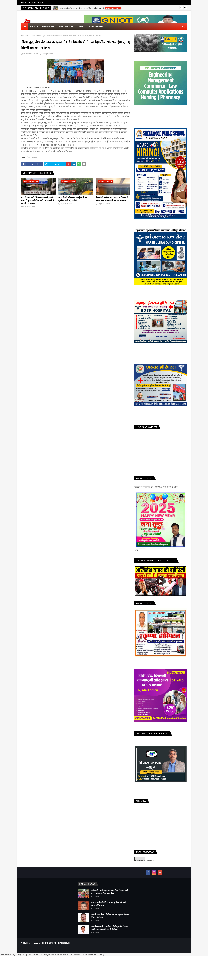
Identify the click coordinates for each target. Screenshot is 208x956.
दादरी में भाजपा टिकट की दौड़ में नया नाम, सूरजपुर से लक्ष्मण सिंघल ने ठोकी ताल (110, 919)
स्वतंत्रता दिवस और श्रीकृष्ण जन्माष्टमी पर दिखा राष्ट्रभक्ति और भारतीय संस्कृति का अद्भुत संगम (110, 895)
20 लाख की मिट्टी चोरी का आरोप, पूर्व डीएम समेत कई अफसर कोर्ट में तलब (108, 907)
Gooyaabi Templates (67, 952)
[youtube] (160, 875)
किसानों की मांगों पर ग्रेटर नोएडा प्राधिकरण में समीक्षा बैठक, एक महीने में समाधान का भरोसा (112, 199)
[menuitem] (24, 26)
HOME (163, 952)
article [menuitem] (34, 27)
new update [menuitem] (48, 27)
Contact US (182, 952)
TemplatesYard (41, 952)
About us (32, 2)
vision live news (46, 946)
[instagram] (154, 875)
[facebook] (148, 875)
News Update (32, 36)
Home (23, 2)
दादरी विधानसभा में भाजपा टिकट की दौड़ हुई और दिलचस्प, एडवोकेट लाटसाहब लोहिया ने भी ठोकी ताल (110, 931)
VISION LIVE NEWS (30, 54)
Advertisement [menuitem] (96, 27)
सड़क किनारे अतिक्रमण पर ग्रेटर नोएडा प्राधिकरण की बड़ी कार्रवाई (82, 7)
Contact (41, 2)
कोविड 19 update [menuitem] (66, 27)
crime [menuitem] (81, 27)
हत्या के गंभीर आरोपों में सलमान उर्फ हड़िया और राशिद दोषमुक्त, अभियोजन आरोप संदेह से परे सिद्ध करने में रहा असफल (38, 200)
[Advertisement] (160, 452)
